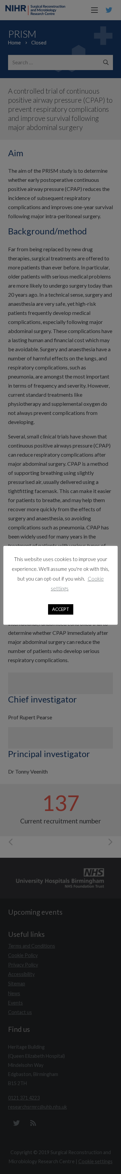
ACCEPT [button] (60, 609)
